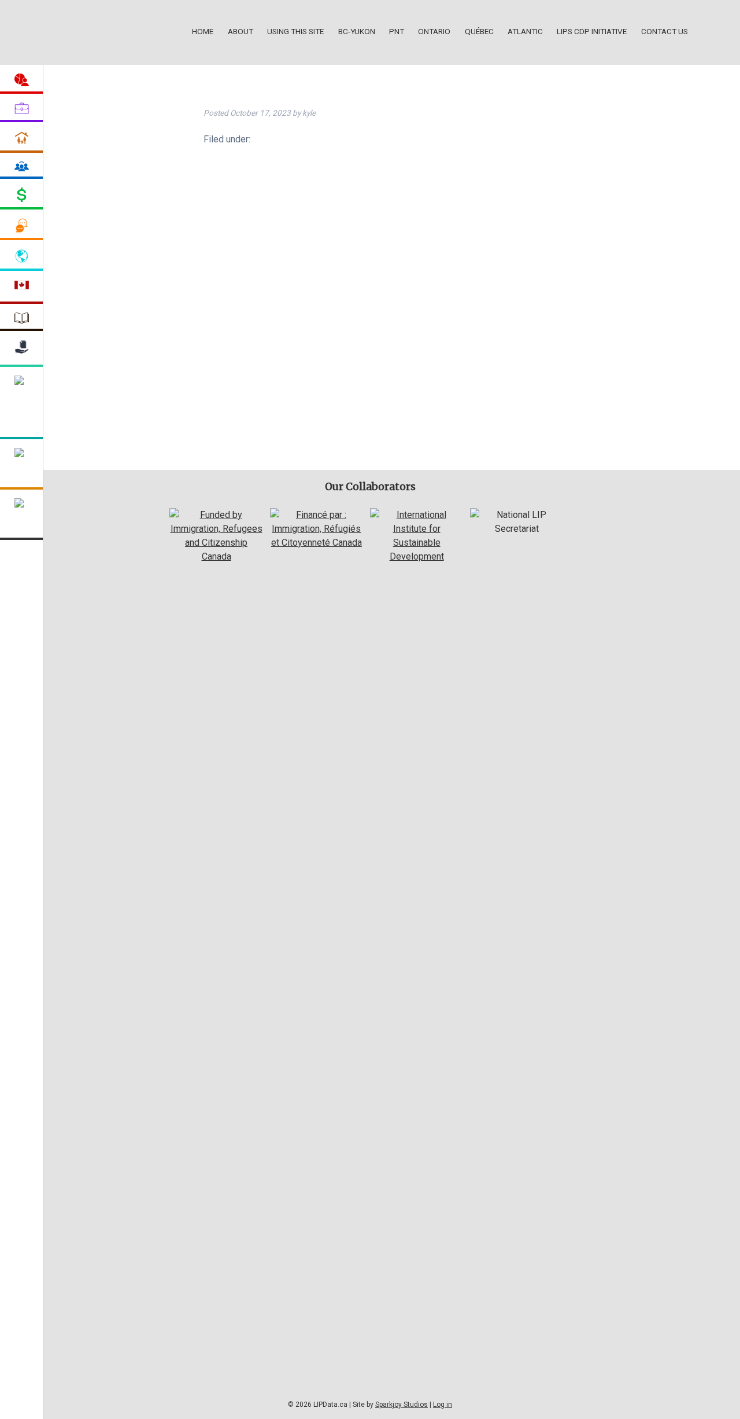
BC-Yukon (356, 31)
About (240, 31)
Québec (479, 31)
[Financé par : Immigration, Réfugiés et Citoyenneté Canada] (316, 542)
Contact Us (664, 31)
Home (202, 31)
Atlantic (525, 31)
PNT (396, 31)
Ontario (434, 31)
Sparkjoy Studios (401, 1404)
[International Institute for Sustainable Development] (416, 556)
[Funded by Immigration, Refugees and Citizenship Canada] (215, 556)
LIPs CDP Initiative (592, 31)
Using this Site (295, 31)
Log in (442, 1404)
